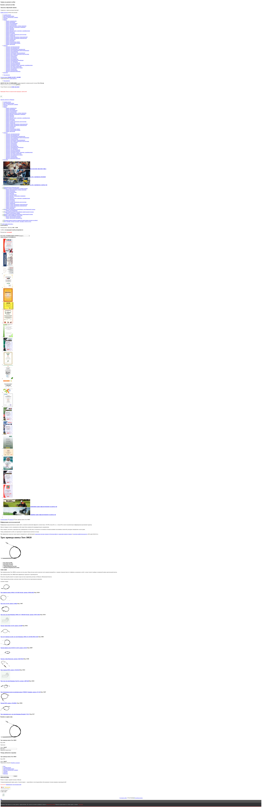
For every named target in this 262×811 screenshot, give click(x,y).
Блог (4, 766)
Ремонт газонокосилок (11, 21)
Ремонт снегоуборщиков (11, 23)
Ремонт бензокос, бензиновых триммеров (15, 27)
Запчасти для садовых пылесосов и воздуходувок (17, 54)
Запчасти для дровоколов (12, 61)
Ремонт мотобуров (10, 32)
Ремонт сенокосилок (11, 39)
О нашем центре (7, 14)
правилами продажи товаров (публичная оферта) (46, 534)
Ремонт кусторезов (10, 33)
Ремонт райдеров (10, 29)
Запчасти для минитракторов (13, 46)
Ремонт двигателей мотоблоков (13, 216)
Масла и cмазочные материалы (13, 71)
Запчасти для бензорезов (11, 70)
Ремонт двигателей (10, 44)
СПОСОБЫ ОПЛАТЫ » (7, 224)
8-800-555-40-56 (4, 12)
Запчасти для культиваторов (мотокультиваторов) (17, 50)
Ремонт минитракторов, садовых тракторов (16, 25)
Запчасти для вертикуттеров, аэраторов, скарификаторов (19, 65)
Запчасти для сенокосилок (12, 59)
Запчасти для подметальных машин (14, 67)
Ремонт (5, 19)
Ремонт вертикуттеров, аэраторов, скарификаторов (18, 30)
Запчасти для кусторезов (11, 55)
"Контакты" (80, 804)
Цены (10, 17)
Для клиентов (6, 75)
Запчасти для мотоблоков (12, 51)
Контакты (5, 72)
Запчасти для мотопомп (11, 57)
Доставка (5, 18)
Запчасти (5, 45)
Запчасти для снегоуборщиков (13, 62)
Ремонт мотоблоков (10, 22)
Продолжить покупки (6, 762)
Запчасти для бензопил (11, 56)
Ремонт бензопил (10, 28)
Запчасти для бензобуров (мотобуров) (14, 60)
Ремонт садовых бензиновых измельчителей (16, 38)
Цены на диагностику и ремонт (10, 770)
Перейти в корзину (15, 762)
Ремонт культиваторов (11, 24)
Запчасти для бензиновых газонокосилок (15, 49)
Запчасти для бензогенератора (13, 64)
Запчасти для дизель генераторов (13, 66)
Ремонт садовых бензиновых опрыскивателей (16, 37)
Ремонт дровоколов (10, 35)
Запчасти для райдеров (11, 68)
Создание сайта (123, 798)
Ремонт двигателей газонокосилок (14, 218)
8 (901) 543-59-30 (15, 87)
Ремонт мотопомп (10, 40)
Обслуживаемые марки (8, 16)
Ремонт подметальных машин (13, 41)
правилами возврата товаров (65, 534)
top (1, 799)
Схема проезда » (13, 78)
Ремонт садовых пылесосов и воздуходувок (16, 34)
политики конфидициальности (80, 534)
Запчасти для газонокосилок (12, 48)
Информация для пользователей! (13, 784)
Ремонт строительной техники (13, 43)
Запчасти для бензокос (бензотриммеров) (15, 53)
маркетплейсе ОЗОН (50, 804)
